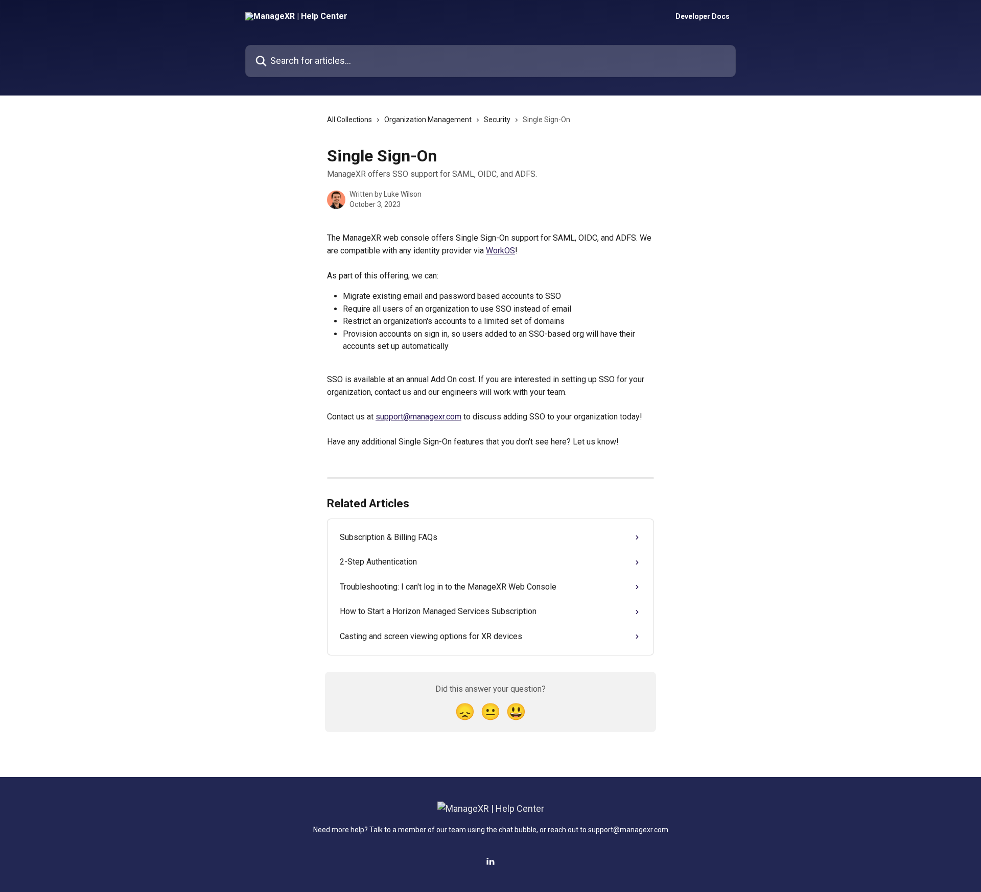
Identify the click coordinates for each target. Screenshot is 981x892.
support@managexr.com (418, 416)
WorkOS (500, 250)
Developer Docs (702, 16)
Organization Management (428, 119)
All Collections (349, 119)
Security (497, 119)
